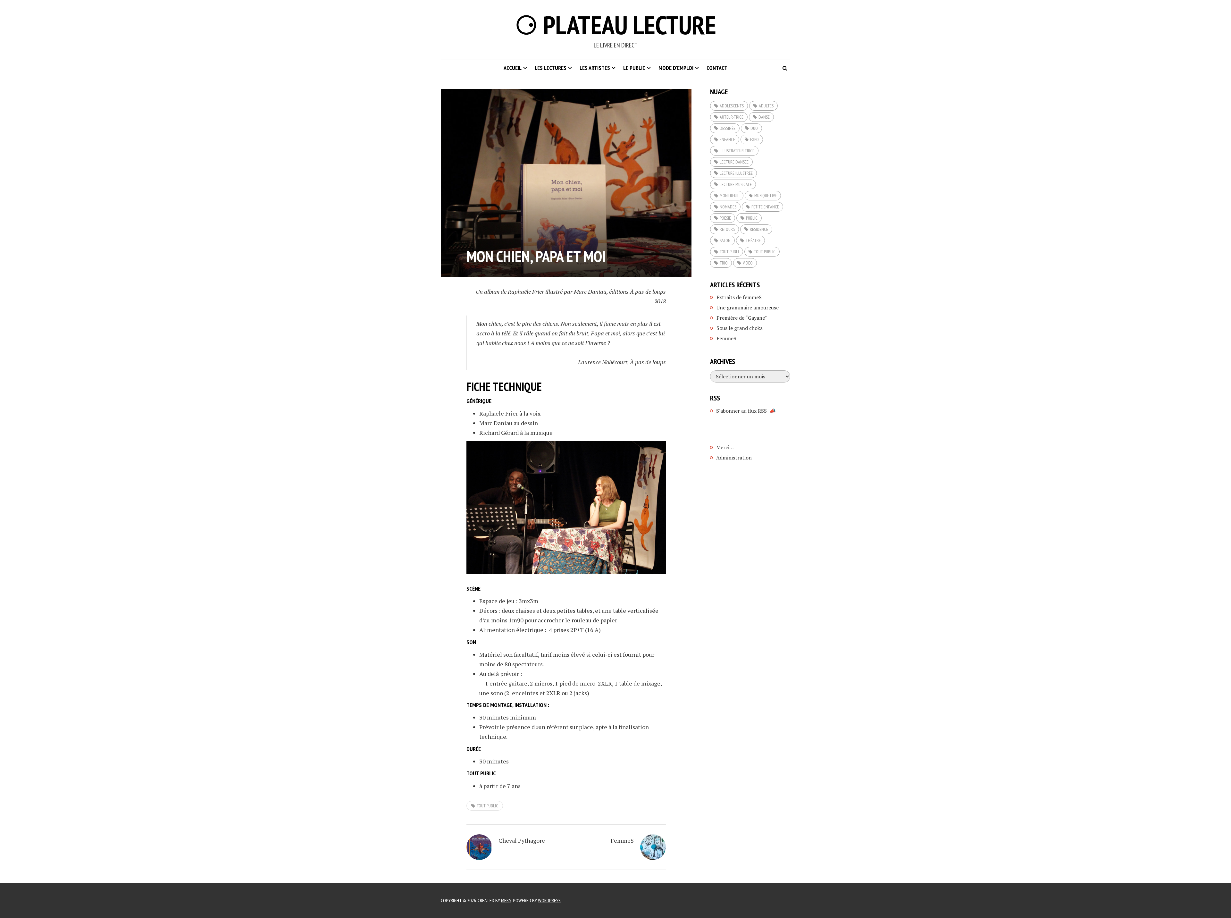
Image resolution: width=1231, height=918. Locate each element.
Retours (727, 229)
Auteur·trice (731, 117)
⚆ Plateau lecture (615, 24)
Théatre (753, 240)
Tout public (487, 806)
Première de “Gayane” (741, 317)
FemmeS (622, 840)
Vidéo (748, 263)
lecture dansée (734, 162)
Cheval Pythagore (521, 840)
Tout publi (729, 252)
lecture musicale (736, 184)
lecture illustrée (736, 173)
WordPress (549, 900)
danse (764, 117)
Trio (724, 263)
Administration (734, 457)
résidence (759, 229)
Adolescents (732, 106)
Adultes (766, 106)
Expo (754, 139)
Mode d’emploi (675, 68)
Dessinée (727, 128)
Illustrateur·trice (737, 151)
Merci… (725, 447)
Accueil (513, 68)
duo (754, 128)
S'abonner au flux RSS (741, 410)
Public (752, 218)
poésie (725, 218)
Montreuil (729, 195)
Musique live (765, 195)
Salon (725, 240)
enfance (727, 139)
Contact (717, 68)
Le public (634, 68)
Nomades (728, 207)
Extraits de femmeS (739, 297)
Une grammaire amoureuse (747, 307)
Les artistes (595, 68)
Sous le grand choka (739, 328)
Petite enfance (765, 207)
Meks (506, 900)
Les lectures (550, 68)
